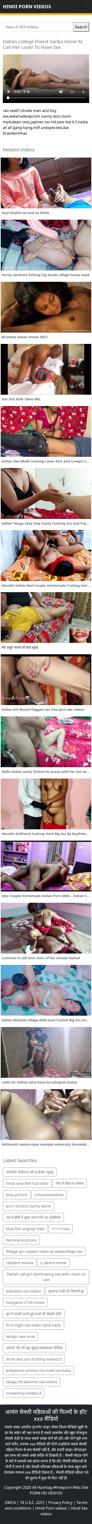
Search (81, 27)
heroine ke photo (21, 1240)
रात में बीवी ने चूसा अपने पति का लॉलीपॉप (33, 1217)
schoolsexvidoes (49, 1194)
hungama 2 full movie (25, 1302)
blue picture (16, 1194)
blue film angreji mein (25, 1228)
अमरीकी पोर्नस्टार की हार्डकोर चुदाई (29, 1172)
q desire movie (53, 1262)
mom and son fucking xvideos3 (34, 1359)
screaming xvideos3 (23, 1393)
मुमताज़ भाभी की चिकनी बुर (66, 1291)
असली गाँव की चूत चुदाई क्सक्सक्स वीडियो (34, 1347)
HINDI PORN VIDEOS (27, 6)
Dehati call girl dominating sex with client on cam (46, 1276)
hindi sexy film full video (27, 1183)
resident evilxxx (19, 1262)
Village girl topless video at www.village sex (44, 1251)
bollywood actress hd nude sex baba (38, 1370)
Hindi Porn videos (51, 1508)
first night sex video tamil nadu (33, 1325)
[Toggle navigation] (82, 6)
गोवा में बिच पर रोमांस (70, 1183)
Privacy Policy (60, 1502)
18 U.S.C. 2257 (32, 1502)
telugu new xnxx (20, 1336)
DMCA (10, 1502)
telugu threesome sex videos (31, 1381)
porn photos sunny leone (28, 1206)
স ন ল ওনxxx (61, 1228)
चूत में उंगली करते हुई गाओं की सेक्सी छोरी (33, 1313)
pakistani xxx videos (23, 1291)
